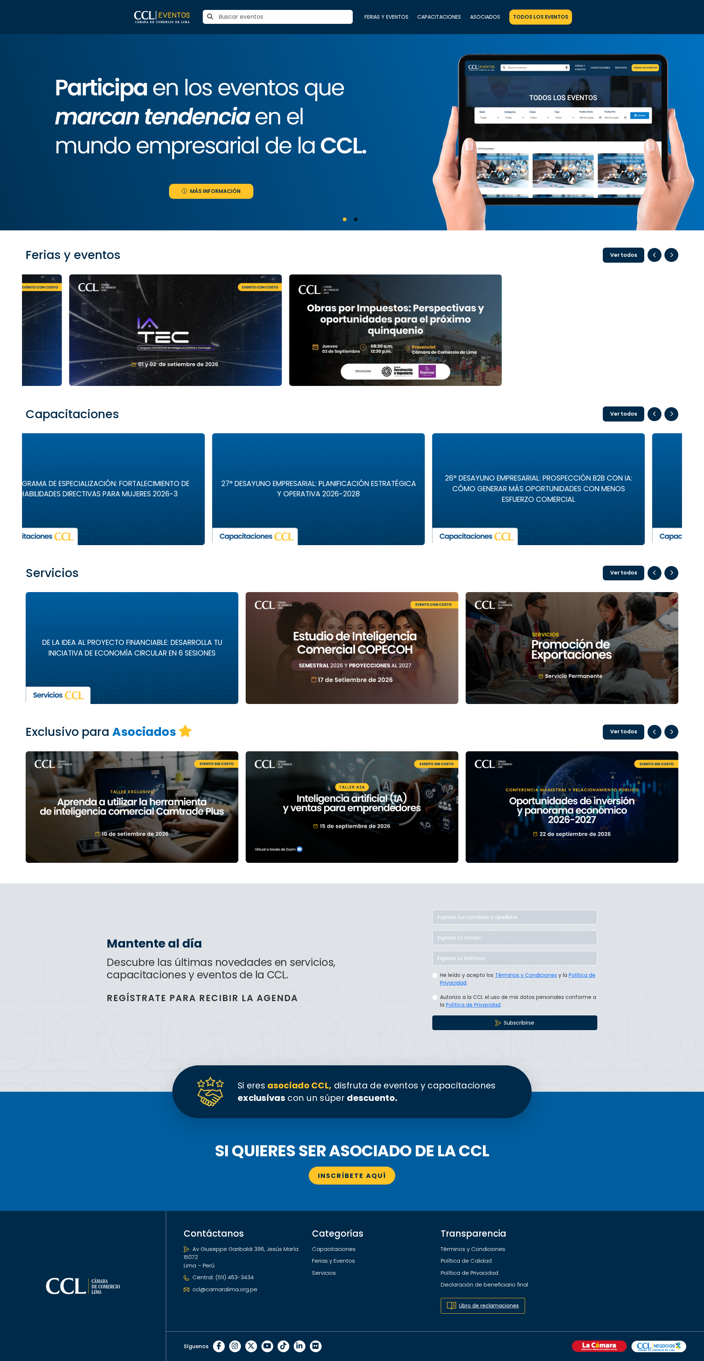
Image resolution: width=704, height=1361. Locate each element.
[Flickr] (316, 1346)
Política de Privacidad (473, 1004)
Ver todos (623, 255)
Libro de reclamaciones (489, 1305)
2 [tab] (356, 219)
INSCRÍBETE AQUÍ (352, 1175)
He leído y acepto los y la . (517, 978)
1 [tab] (344, 219)
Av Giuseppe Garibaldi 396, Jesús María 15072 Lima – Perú (241, 1257)
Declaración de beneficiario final (484, 1284)
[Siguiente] (671, 255)
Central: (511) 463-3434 (222, 1277)
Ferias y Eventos (386, 17)
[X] (251, 1346)
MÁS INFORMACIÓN (215, 191)
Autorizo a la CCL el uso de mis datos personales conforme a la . (518, 1000)
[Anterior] (654, 255)
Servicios (324, 1273)
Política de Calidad (466, 1261)
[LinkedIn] (299, 1346)
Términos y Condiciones (526, 975)
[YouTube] (267, 1346)
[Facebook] (219, 1346)
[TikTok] (283, 1346)
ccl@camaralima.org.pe (224, 1289)
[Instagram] (235, 1346)
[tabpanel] (352, 132)
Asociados (485, 17)
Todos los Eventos (540, 17)
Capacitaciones (439, 17)
